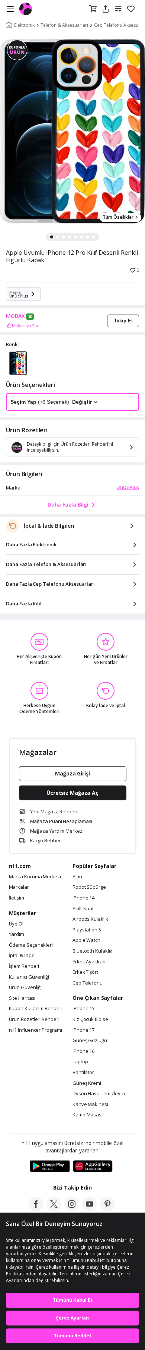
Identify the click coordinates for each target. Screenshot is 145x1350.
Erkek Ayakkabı (89, 962)
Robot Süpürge (89, 887)
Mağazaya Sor (25, 325)
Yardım (16, 934)
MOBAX (15, 316)
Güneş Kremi (86, 1083)
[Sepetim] (92, 9)
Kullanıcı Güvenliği (29, 977)
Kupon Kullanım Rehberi (35, 1009)
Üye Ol (16, 924)
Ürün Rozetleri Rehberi (34, 1019)
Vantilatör (83, 1073)
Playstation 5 (86, 930)
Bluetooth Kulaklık (92, 951)
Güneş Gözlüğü (89, 1041)
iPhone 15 (83, 1009)
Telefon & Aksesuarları (64, 25)
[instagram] (71, 1209)
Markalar (19, 887)
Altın (77, 877)
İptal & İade (22, 956)
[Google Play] (50, 1166)
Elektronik (24, 25)
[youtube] (89, 1209)
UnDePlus (127, 487)
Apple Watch (86, 940)
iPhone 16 (83, 1051)
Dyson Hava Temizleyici (98, 1094)
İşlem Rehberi (24, 966)
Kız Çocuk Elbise (90, 1019)
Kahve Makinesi (90, 1104)
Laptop (80, 1062)
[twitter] (53, 1209)
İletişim (16, 898)
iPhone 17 (83, 1030)
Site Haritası (22, 998)
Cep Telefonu (87, 983)
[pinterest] (107, 1209)
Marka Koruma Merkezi (35, 877)
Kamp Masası (87, 1115)
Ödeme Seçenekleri (31, 945)
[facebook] (36, 1209)
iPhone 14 (83, 898)
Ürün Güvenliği (25, 987)
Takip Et (123, 320)
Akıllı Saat (83, 909)
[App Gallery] (93, 1166)
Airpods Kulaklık (90, 919)
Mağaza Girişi (72, 773)
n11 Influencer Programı (35, 1030)
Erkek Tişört (85, 972)
